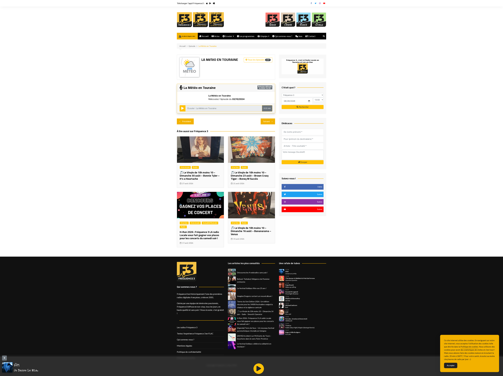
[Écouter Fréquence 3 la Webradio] (184, 19)
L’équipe (263, 36)
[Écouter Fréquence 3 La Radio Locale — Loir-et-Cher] (216, 19)
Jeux (300, 36)
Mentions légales (184, 345)
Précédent (186, 121)
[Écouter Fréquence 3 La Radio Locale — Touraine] (200, 19)
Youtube (324, 3)
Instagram (320, 3)
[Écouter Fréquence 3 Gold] (272, 19)
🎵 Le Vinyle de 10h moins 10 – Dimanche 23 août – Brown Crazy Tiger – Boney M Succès (250, 175)
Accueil (205, 36)
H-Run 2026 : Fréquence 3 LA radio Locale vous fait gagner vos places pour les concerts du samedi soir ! (199, 235)
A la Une (235, 167)
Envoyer (303, 162)
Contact (311, 36)
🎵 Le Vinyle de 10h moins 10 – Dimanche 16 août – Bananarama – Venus (251, 231)
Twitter (316, 3)
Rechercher (303, 107)
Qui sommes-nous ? (283, 36)
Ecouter (228, 36)
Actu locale (185, 167)
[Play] (258, 368)
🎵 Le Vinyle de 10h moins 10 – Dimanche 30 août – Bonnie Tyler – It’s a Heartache (200, 175)
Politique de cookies (469, 346)
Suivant (266, 121)
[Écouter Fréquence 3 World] (319, 19)
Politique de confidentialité (189, 352)
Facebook (311, 3)
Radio (195, 167)
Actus (217, 36)
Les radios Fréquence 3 (187, 327)
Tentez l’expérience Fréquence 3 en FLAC (195, 333)
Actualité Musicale (210, 223)
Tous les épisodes (258, 60)
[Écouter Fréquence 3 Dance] (303, 19)
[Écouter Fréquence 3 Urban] (288, 19)
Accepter (451, 365)
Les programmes (246, 36)
